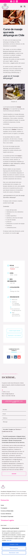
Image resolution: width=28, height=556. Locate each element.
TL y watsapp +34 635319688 (16, 304)
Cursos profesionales (7, 511)
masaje (19, 155)
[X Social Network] (12, 357)
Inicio (2, 505)
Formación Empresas (7, 516)
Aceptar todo (14, 544)
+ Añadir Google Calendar (14, 330)
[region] (14, 541)
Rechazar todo (14, 552)
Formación (4, 508)
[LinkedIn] (15, 357)
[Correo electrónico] (19, 357)
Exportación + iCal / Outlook (14, 335)
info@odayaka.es (16, 310)
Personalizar (14, 548)
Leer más (12, 283)
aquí (12, 203)
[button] (21, 6)
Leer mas (9, 540)
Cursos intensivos (6, 513)
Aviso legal (3, 525)
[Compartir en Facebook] (8, 357)
